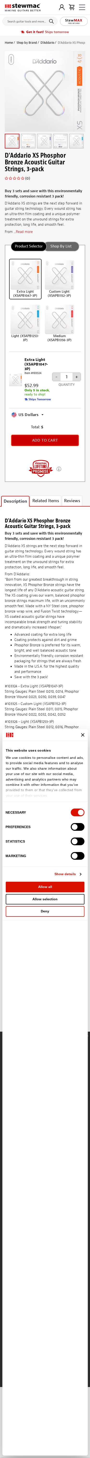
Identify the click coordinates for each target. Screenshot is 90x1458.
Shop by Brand (27, 43)
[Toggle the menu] (82, 7)
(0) (27, 178)
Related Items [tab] (45, 501)
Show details (65, 874)
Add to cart (45, 440)
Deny (45, 911)
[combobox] (30, 20)
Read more (24, 232)
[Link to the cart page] (71, 7)
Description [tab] (15, 501)
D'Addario (47, 43)
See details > (59, 468)
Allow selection (45, 899)
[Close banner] (82, 735)
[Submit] (52, 21)
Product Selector (29, 246)
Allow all (45, 887)
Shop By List (61, 246)
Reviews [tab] (72, 501)
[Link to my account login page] (62, 7)
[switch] (77, 827)
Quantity (67, 385)
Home (9, 43)
